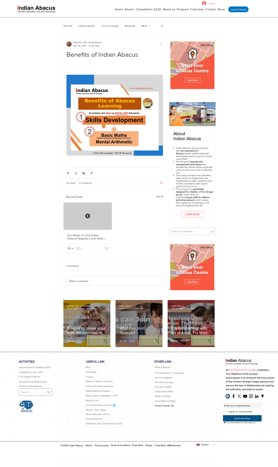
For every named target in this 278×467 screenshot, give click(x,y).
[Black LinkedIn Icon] (256, 396)
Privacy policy (102, 445)
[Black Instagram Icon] (250, 396)
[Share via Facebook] (68, 173)
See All (159, 196)
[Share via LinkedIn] (83, 173)
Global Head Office (164, 391)
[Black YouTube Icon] (245, 396)
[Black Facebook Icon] (233, 396)
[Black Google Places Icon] (262, 396)
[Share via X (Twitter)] (75, 173)
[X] (239, 396)
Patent (88, 445)
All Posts (67, 25)
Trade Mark (137, 445)
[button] (170, 9)
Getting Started (87, 25)
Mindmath (130, 25)
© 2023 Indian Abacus (72, 445)
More (144, 25)
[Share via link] (91, 173)
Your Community (109, 25)
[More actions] (161, 44)
